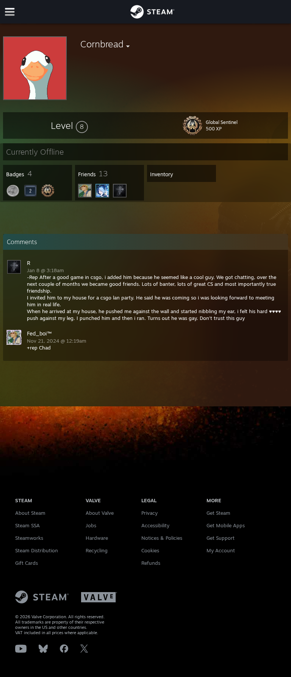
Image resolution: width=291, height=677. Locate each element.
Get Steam (218, 513)
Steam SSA (27, 525)
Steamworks (29, 538)
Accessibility (155, 525)
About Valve (100, 513)
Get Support (221, 538)
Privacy (149, 513)
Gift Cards (26, 563)
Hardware (97, 538)
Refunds (150, 563)
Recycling (97, 550)
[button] (69, 125)
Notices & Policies (161, 538)
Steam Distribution (36, 550)
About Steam (30, 513)
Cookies (150, 550)
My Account (221, 550)
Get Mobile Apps (226, 525)
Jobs (91, 525)
